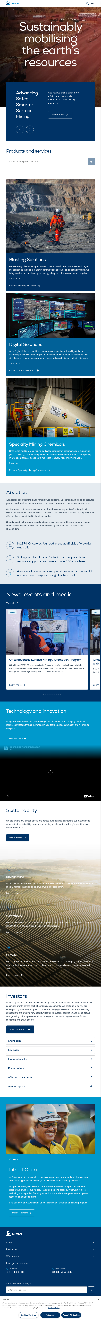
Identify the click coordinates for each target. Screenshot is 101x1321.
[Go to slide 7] (54, 694)
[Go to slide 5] (50, 694)
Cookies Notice (53, 1308)
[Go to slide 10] (60, 694)
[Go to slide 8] (56, 694)
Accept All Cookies (71, 1315)
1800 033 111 (15, 1272)
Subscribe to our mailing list (19, 1283)
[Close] (98, 1299)
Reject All (50, 1315)
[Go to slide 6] (52, 694)
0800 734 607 (62, 1272)
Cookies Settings (28, 1315)
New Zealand (60, 1269)
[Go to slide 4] (49, 694)
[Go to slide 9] (58, 694)
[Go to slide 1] (43, 694)
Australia (13, 1269)
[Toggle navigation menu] (92, 3)
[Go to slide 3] (47, 694)
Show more (14, 278)
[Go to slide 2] (45, 694)
